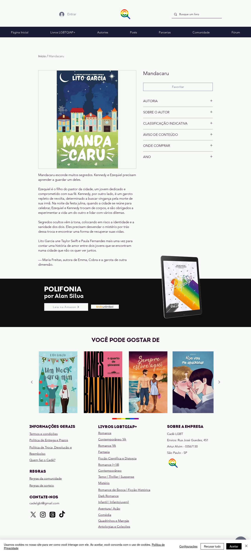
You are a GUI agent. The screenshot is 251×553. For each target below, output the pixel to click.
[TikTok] (62, 514)
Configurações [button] (188, 546)
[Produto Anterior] (31, 382)
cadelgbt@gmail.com (44, 503)
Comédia (104, 515)
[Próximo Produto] (219, 382)
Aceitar (234, 546)
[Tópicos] (52, 514)
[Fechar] (246, 546)
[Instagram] (43, 514)
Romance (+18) (108, 465)
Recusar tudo (212, 546)
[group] (125, 382)
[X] (33, 514)
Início (42, 56)
